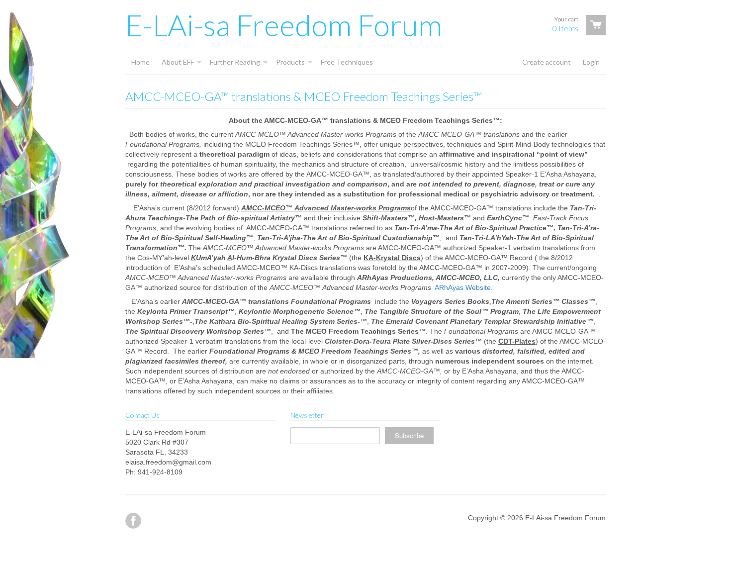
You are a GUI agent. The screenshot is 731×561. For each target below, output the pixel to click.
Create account (546, 62)
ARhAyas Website (463, 287)
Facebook (133, 521)
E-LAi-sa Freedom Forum (283, 25)
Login (591, 62)
